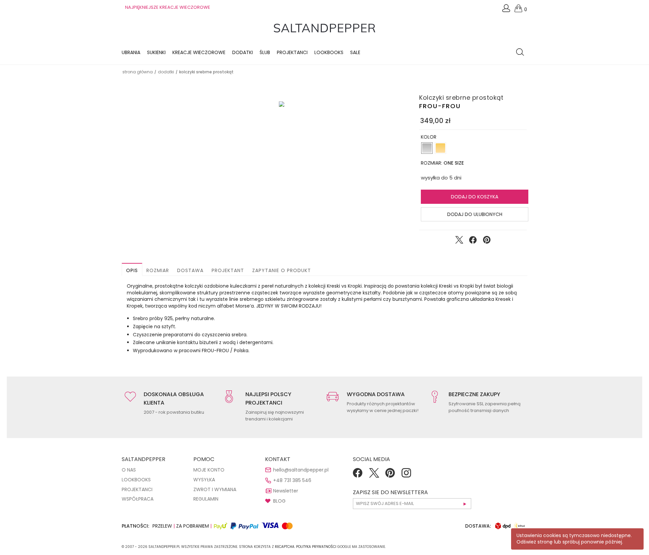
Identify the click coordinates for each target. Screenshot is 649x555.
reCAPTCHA (284, 546)
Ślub (265, 52)
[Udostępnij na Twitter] (459, 241)
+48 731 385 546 (292, 480)
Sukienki (156, 52)
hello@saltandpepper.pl (301, 469)
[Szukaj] (521, 52)
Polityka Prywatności (316, 546)
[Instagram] (406, 475)
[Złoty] (440, 148)
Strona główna (137, 72)
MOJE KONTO (208, 469)
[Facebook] (357, 475)
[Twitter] (374, 475)
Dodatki (242, 52)
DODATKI (166, 72)
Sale (355, 52)
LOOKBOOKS (328, 52)
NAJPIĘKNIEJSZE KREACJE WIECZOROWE (167, 7)
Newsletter (285, 490)
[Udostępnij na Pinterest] (486, 241)
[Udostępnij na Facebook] (473, 241)
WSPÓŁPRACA (137, 499)
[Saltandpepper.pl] (324, 27)
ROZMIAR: (442, 163)
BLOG (279, 501)
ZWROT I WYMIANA (214, 489)
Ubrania (131, 52)
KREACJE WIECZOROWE (198, 52)
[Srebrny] (427, 148)
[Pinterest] (390, 475)
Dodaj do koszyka (474, 196)
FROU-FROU (440, 106)
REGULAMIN (205, 499)
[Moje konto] (507, 10)
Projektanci (292, 52)
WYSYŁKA (204, 479)
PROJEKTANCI (137, 489)
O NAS (129, 469)
